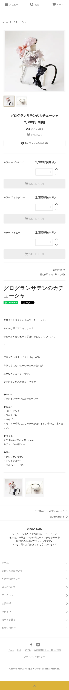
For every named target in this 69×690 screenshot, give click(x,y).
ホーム (5, 22)
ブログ (11, 650)
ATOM (28, 650)
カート (59, 4)
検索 (36, 4)
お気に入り (36, 135)
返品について (59, 270)
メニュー (13, 4)
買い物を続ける (57, 517)
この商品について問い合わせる (50, 511)
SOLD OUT (36, 183)
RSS (19, 650)
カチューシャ (19, 22)
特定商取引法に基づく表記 (52, 274)
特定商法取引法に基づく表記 (47, 650)
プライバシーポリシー (34, 656)
